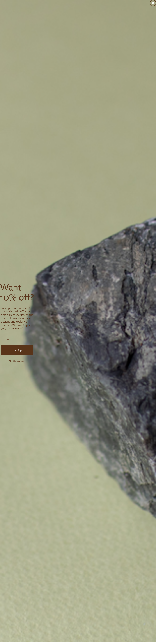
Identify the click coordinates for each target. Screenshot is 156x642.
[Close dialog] (153, 3)
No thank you (17, 361)
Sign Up (17, 350)
